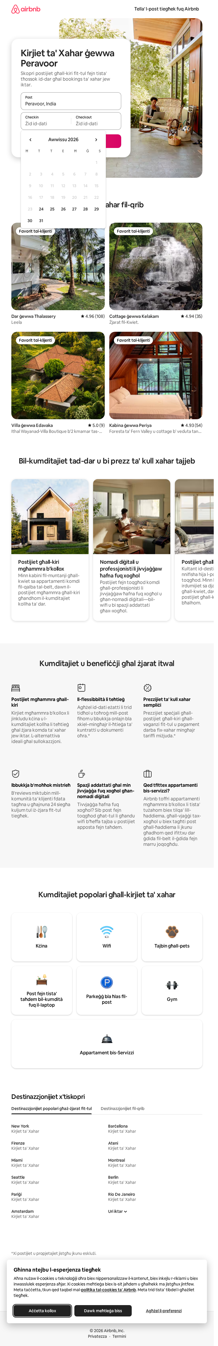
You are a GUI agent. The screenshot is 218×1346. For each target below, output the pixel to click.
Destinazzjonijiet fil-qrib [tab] (122, 1108)
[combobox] (71, 103)
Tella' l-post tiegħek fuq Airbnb (166, 9)
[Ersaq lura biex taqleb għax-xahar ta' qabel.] (30, 139)
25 (52, 209)
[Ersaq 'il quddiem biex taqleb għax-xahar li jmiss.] (96, 139)
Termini (119, 1336)
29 (96, 209)
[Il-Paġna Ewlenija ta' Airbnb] (25, 9)
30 (30, 220)
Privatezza (97, 1336)
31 (41, 220)
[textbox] (45, 123)
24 (41, 209)
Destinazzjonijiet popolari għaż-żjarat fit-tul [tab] (51, 1108)
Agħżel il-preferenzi (164, 1310)
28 (85, 209)
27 (74, 209)
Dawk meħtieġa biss (103, 1310)
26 (63, 209)
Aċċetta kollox (42, 1310)
